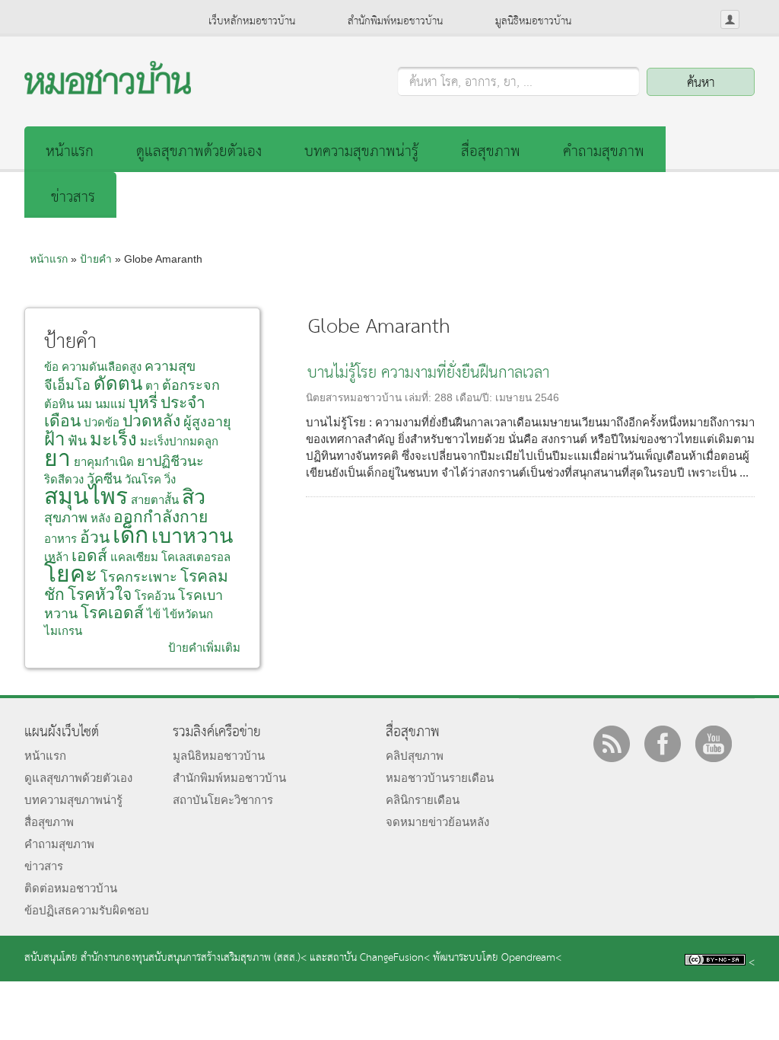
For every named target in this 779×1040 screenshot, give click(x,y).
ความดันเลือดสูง (101, 366)
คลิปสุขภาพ (415, 755)
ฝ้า (54, 439)
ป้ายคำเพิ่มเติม (204, 647)
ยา (57, 458)
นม (84, 403)
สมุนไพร (86, 496)
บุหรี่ (143, 402)
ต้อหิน (59, 403)
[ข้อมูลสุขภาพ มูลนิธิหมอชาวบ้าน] (107, 90)
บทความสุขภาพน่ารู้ (361, 152)
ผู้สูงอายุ (207, 421)
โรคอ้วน (155, 595)
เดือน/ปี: (475, 398)
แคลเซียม (134, 556)
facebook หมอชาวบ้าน (662, 744)
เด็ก (130, 534)
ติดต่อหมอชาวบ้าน (70, 888)
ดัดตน (118, 383)
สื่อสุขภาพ (490, 152)
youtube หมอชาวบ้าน (713, 744)
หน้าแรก (70, 152)
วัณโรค (143, 479)
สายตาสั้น (155, 499)
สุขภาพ (65, 517)
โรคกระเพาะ (138, 577)
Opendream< (531, 958)
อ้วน (95, 537)
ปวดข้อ (101, 422)
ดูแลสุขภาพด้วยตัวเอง (199, 152)
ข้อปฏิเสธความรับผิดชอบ (86, 910)
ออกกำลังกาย (160, 516)
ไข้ (154, 614)
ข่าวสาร (73, 197)
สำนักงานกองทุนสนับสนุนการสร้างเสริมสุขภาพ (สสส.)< (194, 958)
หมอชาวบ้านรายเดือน (440, 777)
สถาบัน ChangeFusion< (378, 958)
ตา (152, 385)
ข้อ (51, 366)
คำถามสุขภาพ (603, 152)
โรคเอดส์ (112, 612)
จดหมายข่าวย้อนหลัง (437, 821)
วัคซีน (104, 479)
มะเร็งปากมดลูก (179, 441)
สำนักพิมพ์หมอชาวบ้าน (395, 21)
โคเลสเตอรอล (196, 556)
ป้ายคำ (96, 259)
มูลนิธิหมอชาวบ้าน (533, 21)
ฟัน (77, 440)
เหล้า (56, 556)
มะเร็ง (113, 439)
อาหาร (60, 538)
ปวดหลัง (151, 420)
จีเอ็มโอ (67, 385)
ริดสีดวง (64, 479)
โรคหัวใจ (100, 594)
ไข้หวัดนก (188, 614)
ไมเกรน (63, 630)
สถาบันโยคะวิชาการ (223, 799)
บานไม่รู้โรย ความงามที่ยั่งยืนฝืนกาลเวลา (428, 373)
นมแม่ (110, 403)
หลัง (100, 518)
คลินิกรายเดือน (422, 799)
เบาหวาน (192, 536)
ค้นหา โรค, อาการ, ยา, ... (471, 83)
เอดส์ (89, 555)
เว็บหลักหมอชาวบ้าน (251, 21)
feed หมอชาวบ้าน (611, 744)
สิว (193, 497)
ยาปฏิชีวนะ (170, 461)
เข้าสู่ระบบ (729, 19)
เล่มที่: (419, 398)
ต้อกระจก (191, 385)
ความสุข (170, 366)
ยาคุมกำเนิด (104, 461)
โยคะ (70, 573)
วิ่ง (170, 479)
